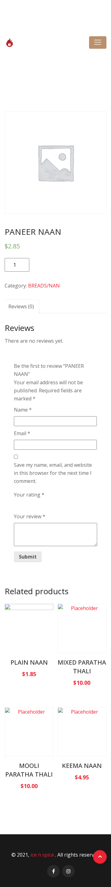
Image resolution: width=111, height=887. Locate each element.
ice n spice (43, 854)
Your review (29, 516)
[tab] (21, 306)
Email (22, 433)
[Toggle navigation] (97, 42)
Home (22, 78)
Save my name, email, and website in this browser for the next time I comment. (53, 472)
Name (23, 409)
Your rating (29, 494)
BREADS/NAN (46, 78)
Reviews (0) (21, 306)
